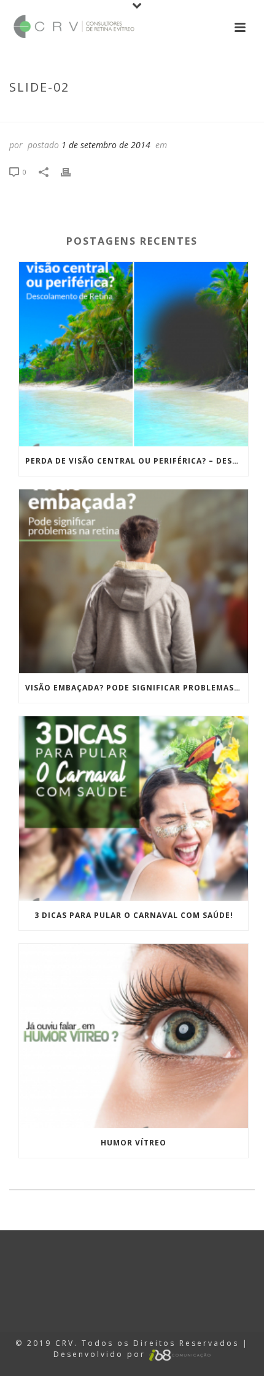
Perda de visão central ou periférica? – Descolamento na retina (136, 461)
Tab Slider (127, 113)
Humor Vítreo (133, 1142)
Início (86, 113)
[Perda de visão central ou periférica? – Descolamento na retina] (133, 354)
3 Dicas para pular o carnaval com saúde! (133, 915)
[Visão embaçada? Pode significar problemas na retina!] (133, 581)
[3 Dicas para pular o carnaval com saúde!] (133, 808)
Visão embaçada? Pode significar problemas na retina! (136, 687)
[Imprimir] (72, 171)
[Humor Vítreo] (133, 1036)
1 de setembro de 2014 (105, 145)
